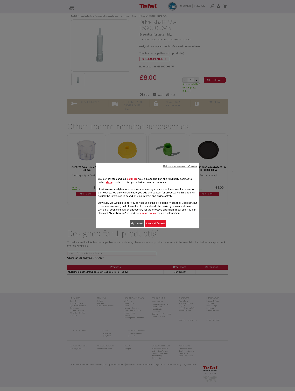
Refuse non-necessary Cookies (180, 166)
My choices (137, 223)
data (109, 182)
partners (132, 178)
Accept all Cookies (155, 223)
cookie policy (148, 213)
